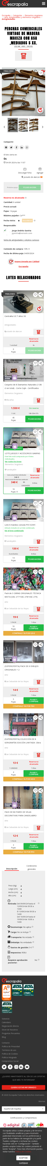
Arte (6, 602)
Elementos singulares (34, 15)
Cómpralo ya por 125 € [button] (23, 633)
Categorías (17, 15)
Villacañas (10, 400)
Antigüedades (8, 19)
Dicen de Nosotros (10, 1029)
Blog (4, 1037)
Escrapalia (6, 15)
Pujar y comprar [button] (33, 628)
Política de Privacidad (11, 1046)
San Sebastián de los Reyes (17, 608)
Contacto (6, 1043)
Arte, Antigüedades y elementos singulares (22, 17)
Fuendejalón (11, 469)
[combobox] (23, 1108)
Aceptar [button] (23, 1158)
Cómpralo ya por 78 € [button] (23, 706)
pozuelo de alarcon (14, 331)
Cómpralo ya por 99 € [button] (23, 852)
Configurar (23, 1163)
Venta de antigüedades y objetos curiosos (21, 240)
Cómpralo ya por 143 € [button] (23, 779)
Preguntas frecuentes (11, 1033)
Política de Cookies (10, 1054)
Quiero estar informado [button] (23, 1087)
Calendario (6, 1022)
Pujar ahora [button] (34, 419)
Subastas (6, 1019)
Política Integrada (9, 1057)
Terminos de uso (9, 1050)
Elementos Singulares (14, 393)
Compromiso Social (10, 1061)
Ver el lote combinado (14, 530)
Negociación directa (10, 1026)
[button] (6, 147)
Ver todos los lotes (13, 461)
